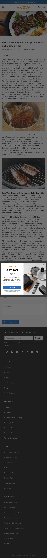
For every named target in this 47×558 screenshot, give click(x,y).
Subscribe (12, 287)
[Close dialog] (44, 265)
